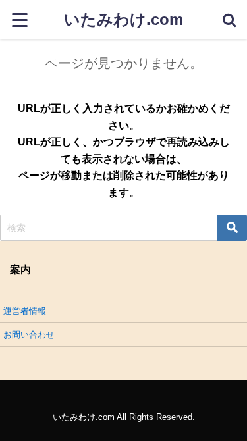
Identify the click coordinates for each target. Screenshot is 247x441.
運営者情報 (24, 311)
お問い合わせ (29, 335)
